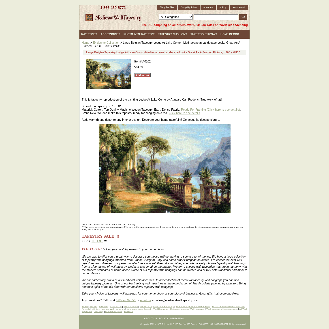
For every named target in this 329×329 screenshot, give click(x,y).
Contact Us (116, 306)
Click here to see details (184, 113)
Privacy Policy (131, 306)
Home (85, 42)
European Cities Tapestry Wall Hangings (147, 309)
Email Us (128, 311)
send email (239, 7)
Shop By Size (167, 7)
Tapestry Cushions (172, 34)
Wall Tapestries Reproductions (221, 309)
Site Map (98, 311)
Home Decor (229, 34)
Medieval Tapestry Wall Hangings (157, 306)
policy (223, 7)
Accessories (110, 34)
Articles (93, 306)
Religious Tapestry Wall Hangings (186, 309)
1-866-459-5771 (113, 8)
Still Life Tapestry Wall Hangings (108, 309)
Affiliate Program (113, 311)
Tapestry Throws (203, 34)
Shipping (103, 306)
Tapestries (89, 34)
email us (145, 300)
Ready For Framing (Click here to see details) (210, 109)
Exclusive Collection (106, 42)
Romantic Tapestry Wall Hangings (193, 306)
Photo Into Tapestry (139, 34)
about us (208, 7)
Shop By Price (189, 7)
